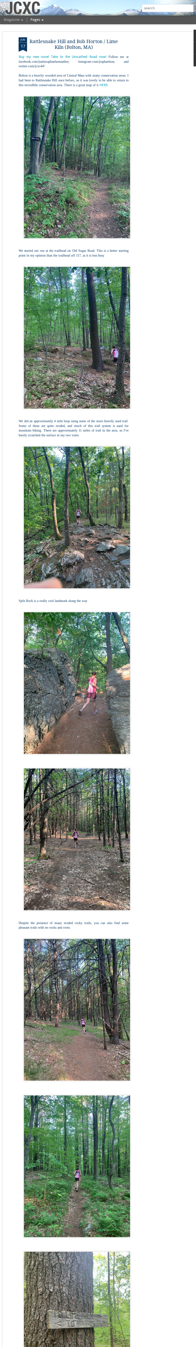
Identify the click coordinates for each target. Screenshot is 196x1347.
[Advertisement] (155, 113)
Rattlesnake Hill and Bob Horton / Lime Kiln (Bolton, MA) (73, 44)
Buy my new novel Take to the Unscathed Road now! (62, 57)
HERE (103, 85)
